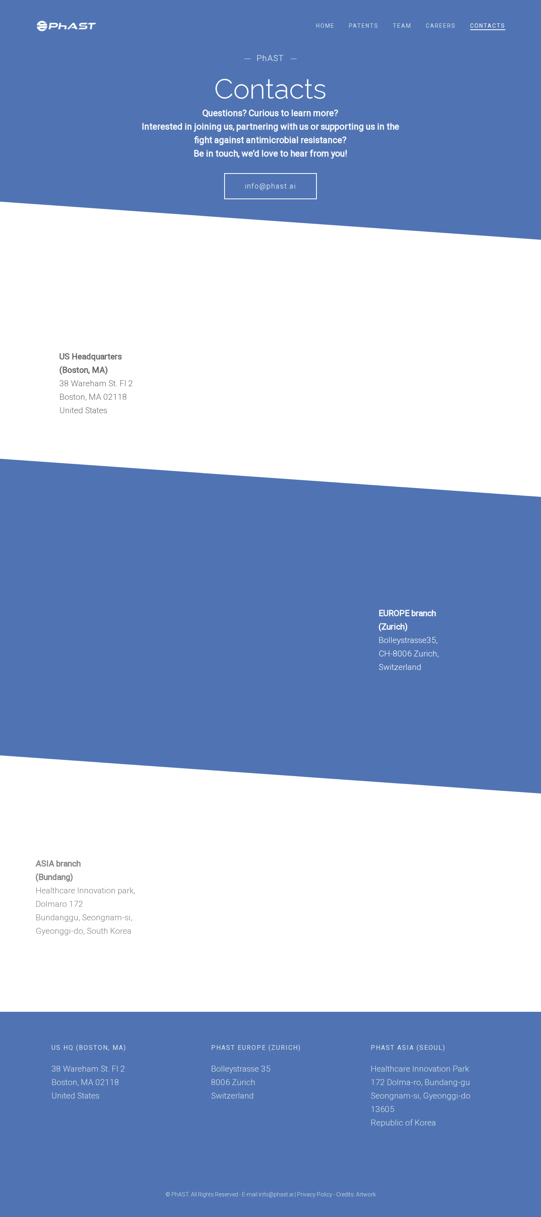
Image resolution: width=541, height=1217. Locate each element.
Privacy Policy (314, 1194)
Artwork (366, 1194)
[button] (270, 186)
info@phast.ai (276, 1194)
